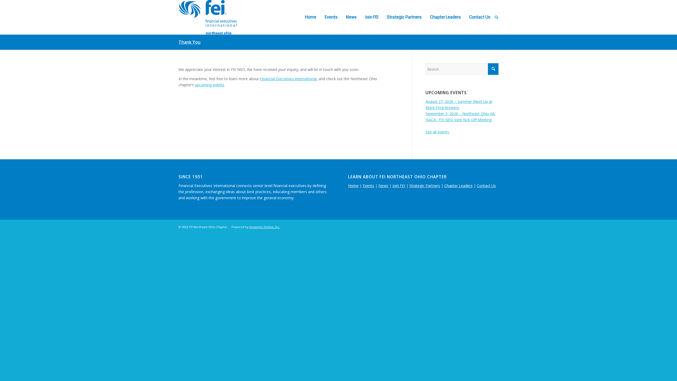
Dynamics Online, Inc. (264, 227)
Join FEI (398, 185)
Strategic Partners (424, 185)
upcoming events (209, 84)
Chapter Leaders (458, 185)
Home (353, 185)
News (383, 185)
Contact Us (486, 185)
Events (368, 185)
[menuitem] (311, 17)
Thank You (189, 42)
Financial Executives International (288, 78)
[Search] (496, 17)
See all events (437, 131)
